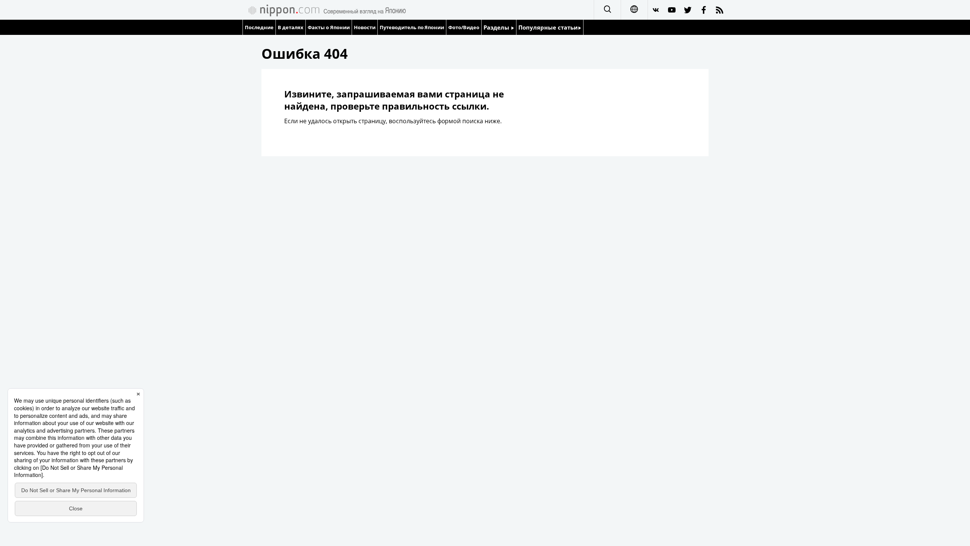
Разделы (497, 27)
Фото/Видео (463, 27)
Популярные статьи (548, 27)
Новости (364, 27)
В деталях (291, 27)
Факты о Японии (329, 27)
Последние (259, 27)
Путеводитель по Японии (412, 27)
